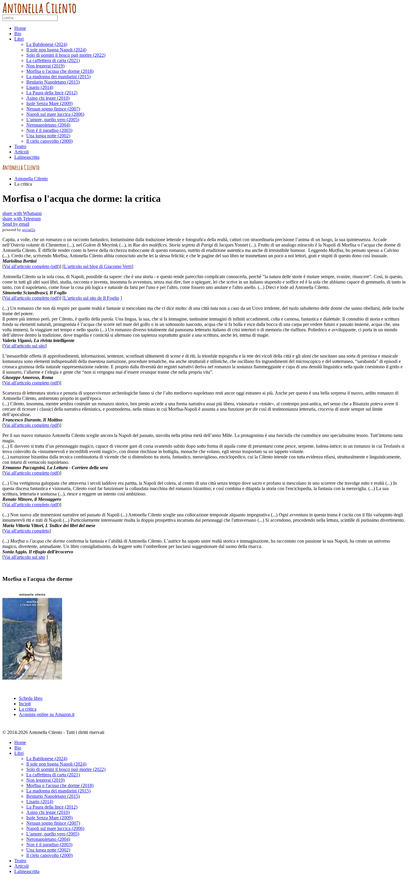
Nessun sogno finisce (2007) (53, 108)
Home (20, 28)
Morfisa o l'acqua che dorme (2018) (59, 71)
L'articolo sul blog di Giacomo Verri (98, 266)
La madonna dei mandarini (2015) (58, 76)
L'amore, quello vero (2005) (52, 119)
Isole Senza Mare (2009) (49, 103)
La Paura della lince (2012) (51, 92)
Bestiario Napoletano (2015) (53, 81)
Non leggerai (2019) (45, 65)
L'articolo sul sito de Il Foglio (91, 298)
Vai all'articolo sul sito (24, 345)
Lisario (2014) (39, 87)
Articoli (21, 151)
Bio (17, 33)
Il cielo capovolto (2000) (49, 141)
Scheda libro (30, 698)
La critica (27, 709)
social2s (28, 229)
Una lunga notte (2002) (48, 135)
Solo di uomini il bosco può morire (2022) (65, 55)
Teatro (20, 146)
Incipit (25, 703)
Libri (19, 38)
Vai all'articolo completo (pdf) (32, 266)
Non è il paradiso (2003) (49, 130)
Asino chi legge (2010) (48, 98)
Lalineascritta (26, 157)
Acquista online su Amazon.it (46, 714)
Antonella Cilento (31, 178)
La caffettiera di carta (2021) (53, 60)
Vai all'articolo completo (26, 530)
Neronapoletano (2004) (48, 124)
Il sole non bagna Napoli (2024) (56, 49)
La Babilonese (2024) (46, 44)
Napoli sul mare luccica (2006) (55, 114)
